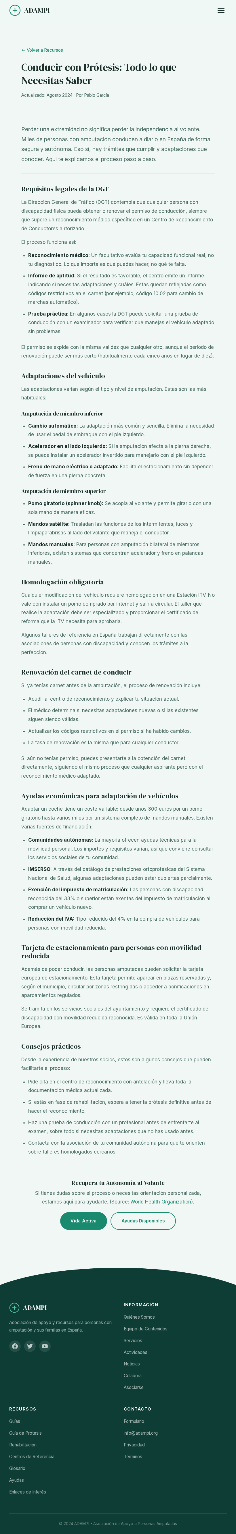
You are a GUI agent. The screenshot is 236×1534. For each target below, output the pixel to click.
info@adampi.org (141, 1433)
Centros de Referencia (31, 1456)
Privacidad (134, 1445)
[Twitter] (30, 1346)
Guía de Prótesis (25, 1433)
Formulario (134, 1421)
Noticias (132, 1364)
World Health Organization (160, 1202)
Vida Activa (83, 1221)
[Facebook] (15, 1346)
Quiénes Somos (139, 1317)
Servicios (133, 1340)
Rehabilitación (23, 1445)
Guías (14, 1421)
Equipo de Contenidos (146, 1329)
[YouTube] (45, 1346)
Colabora (133, 1375)
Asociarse (134, 1387)
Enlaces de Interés (27, 1492)
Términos (133, 1456)
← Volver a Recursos (42, 50)
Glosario (17, 1468)
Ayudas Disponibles (143, 1221)
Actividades (135, 1352)
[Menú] (221, 11)
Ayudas (16, 1480)
